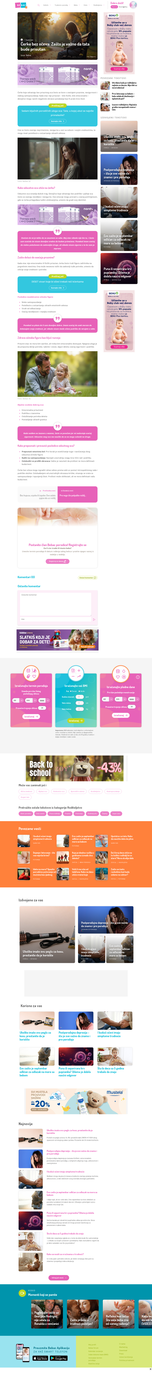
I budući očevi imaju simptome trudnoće (116, 208)
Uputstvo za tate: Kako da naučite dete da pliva (122, 837)
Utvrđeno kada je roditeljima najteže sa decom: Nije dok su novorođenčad (124, 85)
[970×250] (58, 639)
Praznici (67, 814)
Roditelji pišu (92, 814)
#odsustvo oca (58, 791)
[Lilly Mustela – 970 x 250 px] (76, 1101)
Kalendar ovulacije (95, 1351)
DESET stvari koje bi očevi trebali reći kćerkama (58, 281)
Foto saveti (40, 814)
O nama (122, 1344)
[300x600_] (119, 74)
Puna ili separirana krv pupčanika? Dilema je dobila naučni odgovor (117, 272)
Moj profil (92, 1345)
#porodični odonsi (77, 791)
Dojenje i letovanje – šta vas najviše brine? (44, 854)
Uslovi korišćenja (126, 1357)
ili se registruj (123, 7)
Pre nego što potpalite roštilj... (73, 495)
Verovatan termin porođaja (95, 1359)
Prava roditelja (55, 814)
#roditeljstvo (95, 791)
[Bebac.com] (21, 5)
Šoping (104, 814)
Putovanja (79, 814)
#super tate (25, 797)
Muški (82, 691)
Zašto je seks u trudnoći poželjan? (81, 1322)
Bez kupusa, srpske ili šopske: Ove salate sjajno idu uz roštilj (38, 496)
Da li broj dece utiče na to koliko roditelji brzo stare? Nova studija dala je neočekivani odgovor (122, 856)
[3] (58, 74)
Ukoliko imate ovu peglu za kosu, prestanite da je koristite (119, 140)
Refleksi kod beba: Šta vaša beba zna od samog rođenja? (117, 1320)
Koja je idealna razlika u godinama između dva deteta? (83, 855)
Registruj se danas (56, 561)
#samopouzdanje (113, 791)
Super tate (29, 40)
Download (123, 1350)
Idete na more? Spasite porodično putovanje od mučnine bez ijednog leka (44, 873)
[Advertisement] (76, 983)
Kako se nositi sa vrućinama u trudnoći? (65, 1254)
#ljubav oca (43, 791)
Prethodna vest (49, 491)
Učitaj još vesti (58, 1278)
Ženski (74, 691)
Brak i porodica (26, 814)
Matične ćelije (93, 1364)
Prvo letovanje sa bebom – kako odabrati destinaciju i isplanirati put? (123, 96)
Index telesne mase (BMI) (98, 1354)
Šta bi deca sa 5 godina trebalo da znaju (111, 1070)
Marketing (123, 1347)
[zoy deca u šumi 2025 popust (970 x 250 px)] (76, 768)
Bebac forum (93, 1348)
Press (121, 1354)
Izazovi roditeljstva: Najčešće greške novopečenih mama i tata (124, 107)
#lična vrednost (26, 791)
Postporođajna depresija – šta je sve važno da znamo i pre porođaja (119, 173)
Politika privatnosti (126, 1360)
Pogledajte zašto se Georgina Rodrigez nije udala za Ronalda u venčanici (46, 1318)
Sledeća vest (67, 491)
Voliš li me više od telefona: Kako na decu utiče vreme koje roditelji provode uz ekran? (82, 875)
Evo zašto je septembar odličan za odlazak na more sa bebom (118, 239)
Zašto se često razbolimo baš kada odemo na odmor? (120, 872)
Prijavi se (114, 7)
